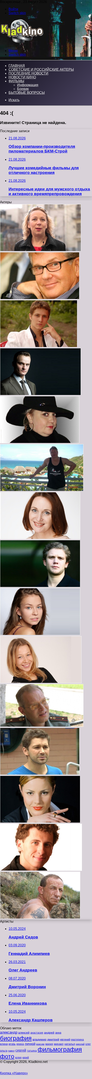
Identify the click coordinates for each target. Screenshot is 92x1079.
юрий (25, 1057)
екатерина (77, 1039)
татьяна (32, 1050)
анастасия (36, 1032)
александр (8, 1032)
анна (58, 1032)
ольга (3, 1050)
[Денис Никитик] (40, 773)
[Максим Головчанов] (40, 394)
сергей (20, 1050)
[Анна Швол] (41, 682)
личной (30, 1044)
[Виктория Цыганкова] (40, 538)
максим (40, 1044)
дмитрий (53, 1039)
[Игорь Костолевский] (39, 298)
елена (4, 1044)
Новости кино (22, 77)
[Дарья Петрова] (40, 634)
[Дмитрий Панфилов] (38, 346)
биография (16, 1038)
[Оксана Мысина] (40, 250)
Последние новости (28, 73)
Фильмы (16, 81)
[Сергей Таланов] (41, 490)
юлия (18, 1057)
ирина (20, 1044)
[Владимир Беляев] (40, 917)
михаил (59, 1044)
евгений (65, 1039)
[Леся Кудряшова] (39, 442)
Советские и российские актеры (41, 69)
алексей (24, 1032)
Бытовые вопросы (27, 92)
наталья (69, 1044)
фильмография (60, 1049)
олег (88, 1044)
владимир (39, 1039)
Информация (27, 85)
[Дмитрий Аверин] (41, 869)
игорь (12, 1044)
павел (11, 1050)
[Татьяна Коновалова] (40, 821)
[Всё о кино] (21, 43)
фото (7, 1056)
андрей (49, 1032)
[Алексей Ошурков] (41, 725)
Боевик (23, 89)
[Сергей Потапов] (40, 586)
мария (49, 1044)
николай (80, 1044)
